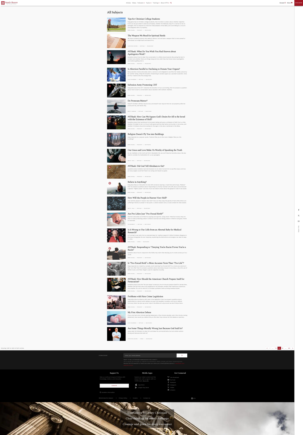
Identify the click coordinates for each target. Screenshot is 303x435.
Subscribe (298, 3)
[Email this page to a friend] (298, 221)
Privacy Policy (123, 398)
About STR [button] (164, 3)
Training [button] (155, 3)
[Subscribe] (182, 355)
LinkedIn (172, 390)
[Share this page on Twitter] (298, 215)
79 (276, 348)
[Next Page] (292, 348)
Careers (135, 398)
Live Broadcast (174, 377)
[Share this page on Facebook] (298, 210)
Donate (114, 385)
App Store (141, 385)
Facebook (173, 382)
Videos (134, 3)
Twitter (172, 387)
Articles (128, 3)
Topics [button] (148, 3)
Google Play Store (143, 387)
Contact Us (146, 398)
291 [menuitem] (289, 348)
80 (280, 348)
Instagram (173, 385)
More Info (146, 381)
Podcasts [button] (140, 3)
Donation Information (108, 392)
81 (283, 348)
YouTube (172, 380)
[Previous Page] (267, 348)
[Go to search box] (171, 3)
